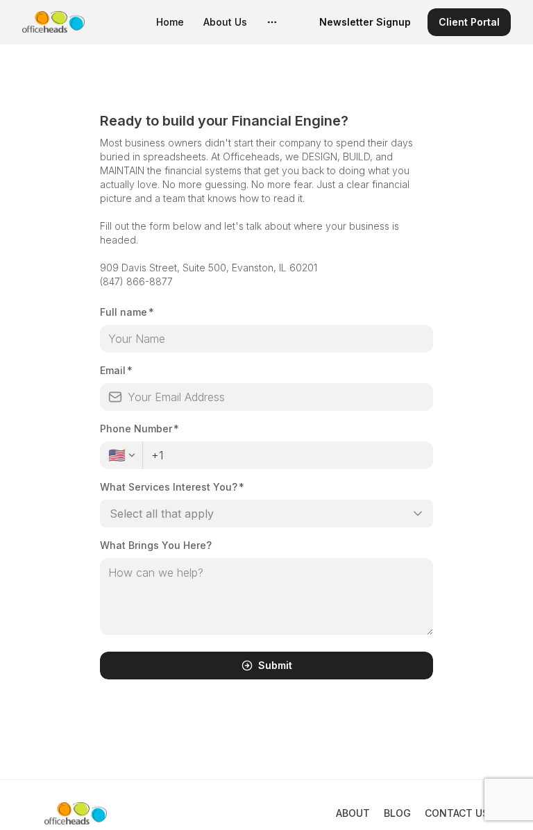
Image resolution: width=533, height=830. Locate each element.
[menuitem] (170, 22)
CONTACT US (457, 813)
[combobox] (266, 513)
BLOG (397, 813)
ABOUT (353, 813)
